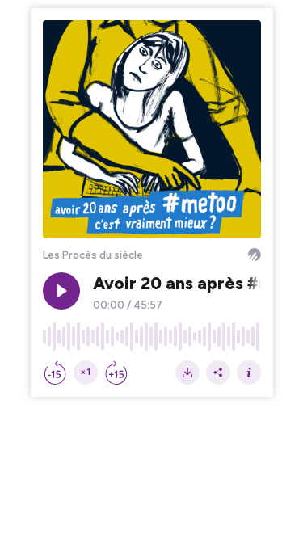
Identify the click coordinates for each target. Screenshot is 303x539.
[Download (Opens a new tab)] (187, 372)
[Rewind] (55, 372)
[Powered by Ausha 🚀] (254, 254)
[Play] (61, 291)
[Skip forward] (116, 372)
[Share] (218, 372)
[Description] (249, 372)
